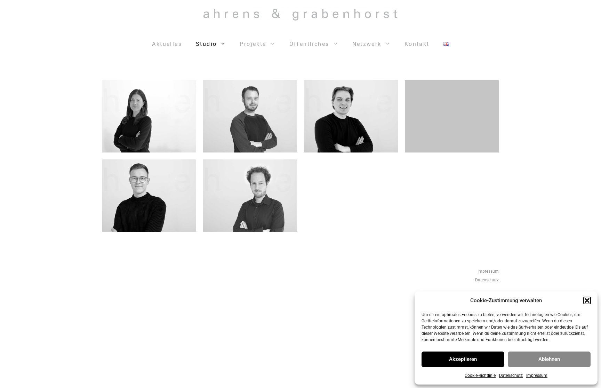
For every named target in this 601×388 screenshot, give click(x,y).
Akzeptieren (463, 359)
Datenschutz (511, 375)
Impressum (536, 375)
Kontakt (417, 44)
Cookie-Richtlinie (480, 375)
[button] (587, 300)
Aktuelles (167, 44)
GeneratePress (391, 309)
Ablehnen (549, 359)
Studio (206, 44)
